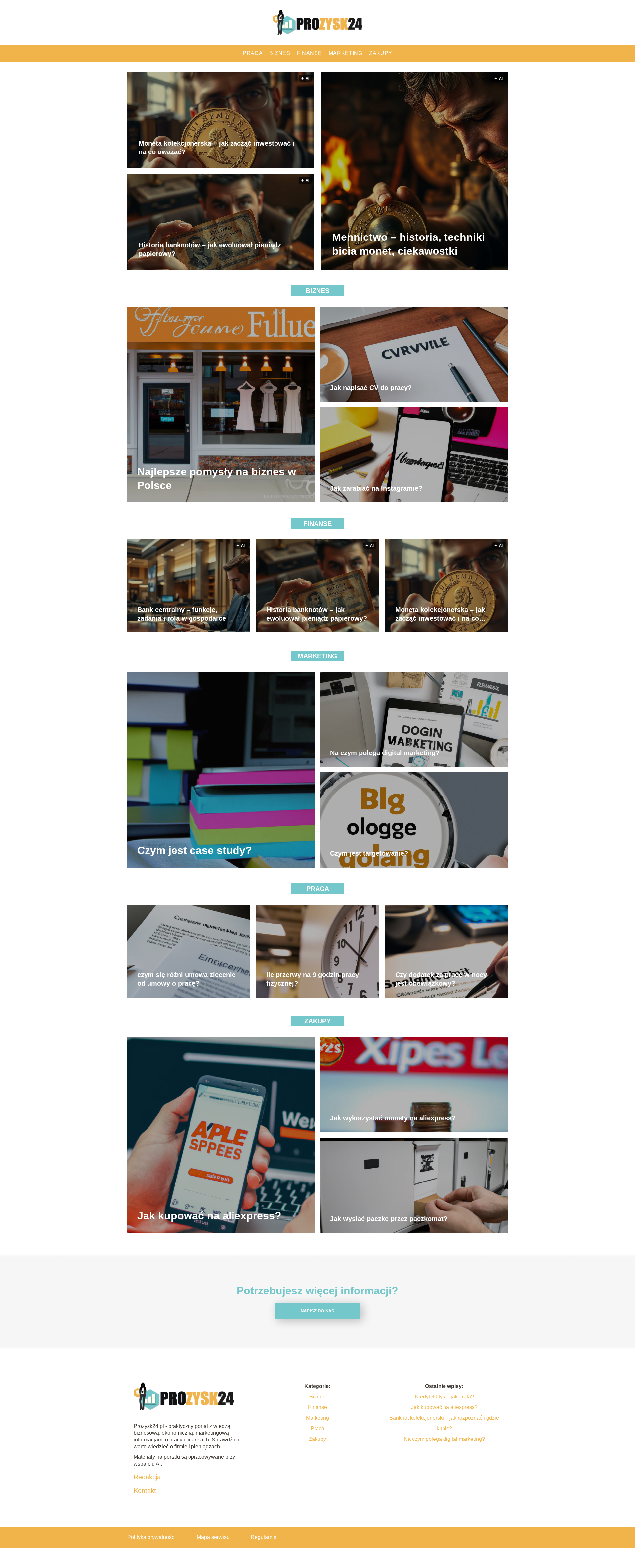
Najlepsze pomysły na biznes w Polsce (216, 478)
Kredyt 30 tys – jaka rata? (444, 1396)
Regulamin (263, 1537)
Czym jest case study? (194, 850)
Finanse (309, 53)
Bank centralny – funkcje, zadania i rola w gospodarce (181, 614)
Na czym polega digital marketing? (385, 752)
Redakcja (147, 1477)
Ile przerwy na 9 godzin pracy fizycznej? (312, 979)
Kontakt (145, 1490)
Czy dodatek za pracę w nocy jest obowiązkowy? (441, 979)
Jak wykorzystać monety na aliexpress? (393, 1118)
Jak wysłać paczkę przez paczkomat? (388, 1218)
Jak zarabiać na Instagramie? (376, 488)
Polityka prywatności (151, 1537)
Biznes (279, 53)
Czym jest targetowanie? (369, 853)
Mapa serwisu (213, 1537)
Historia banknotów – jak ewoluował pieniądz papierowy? (210, 250)
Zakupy (380, 53)
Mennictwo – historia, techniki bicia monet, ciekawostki (408, 244)
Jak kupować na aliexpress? (209, 1216)
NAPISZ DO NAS (317, 1311)
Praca (253, 53)
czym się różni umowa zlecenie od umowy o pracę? (186, 979)
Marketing (345, 53)
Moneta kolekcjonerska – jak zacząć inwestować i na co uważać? (217, 148)
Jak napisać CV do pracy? (371, 387)
